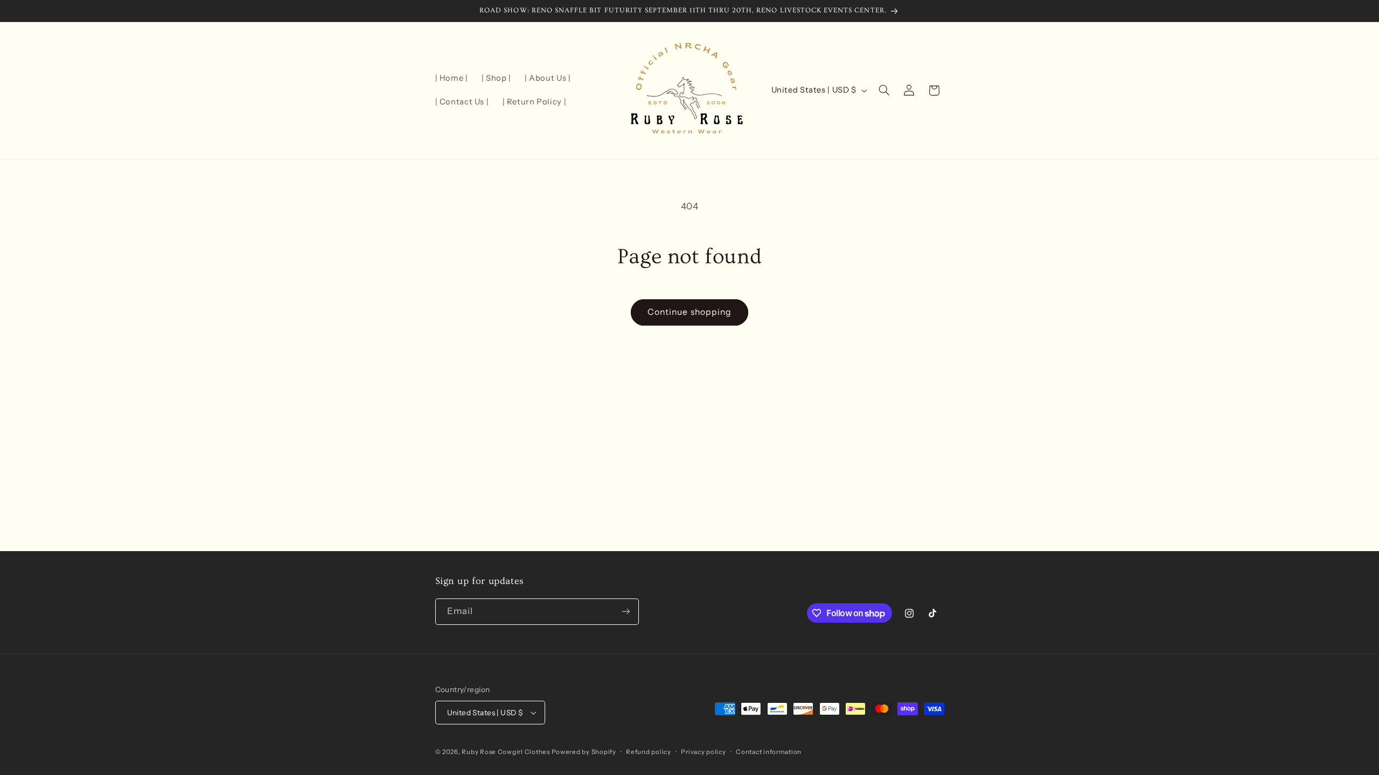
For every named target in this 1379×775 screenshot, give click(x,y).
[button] (884, 90)
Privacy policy (703, 752)
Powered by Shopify (584, 752)
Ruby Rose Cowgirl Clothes (506, 752)
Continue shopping (689, 312)
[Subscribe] (625, 611)
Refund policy (648, 752)
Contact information (769, 752)
